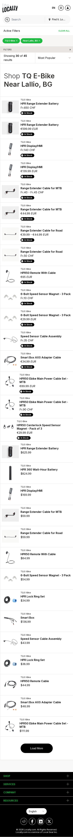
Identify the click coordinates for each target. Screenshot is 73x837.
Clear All (64, 31)
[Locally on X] (49, 821)
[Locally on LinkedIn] (40, 821)
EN (53, 7)
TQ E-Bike (10, 40)
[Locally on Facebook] (32, 821)
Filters (7, 49)
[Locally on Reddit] (23, 821)
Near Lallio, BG (30, 40)
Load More (36, 748)
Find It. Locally (59, 19)
